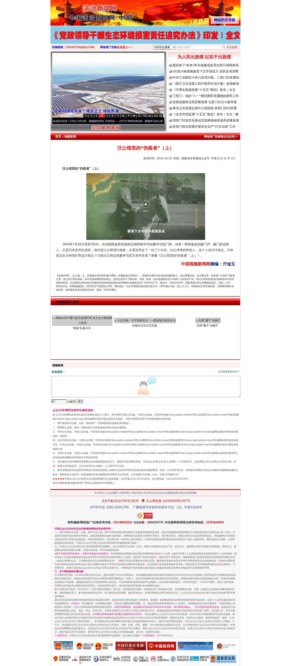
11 (139, 115)
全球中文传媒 (83, 11)
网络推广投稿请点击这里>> (221, 136)
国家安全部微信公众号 (195, 158)
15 (160, 115)
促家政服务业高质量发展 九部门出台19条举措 (205, 102)
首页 (58, 136)
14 (155, 115)
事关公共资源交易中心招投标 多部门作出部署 (205, 108)
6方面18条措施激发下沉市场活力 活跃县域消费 (205, 71)
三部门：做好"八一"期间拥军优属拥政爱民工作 (206, 96)
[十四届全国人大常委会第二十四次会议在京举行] (145, 39)
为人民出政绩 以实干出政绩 (204, 56)
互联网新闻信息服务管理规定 (113, 423)
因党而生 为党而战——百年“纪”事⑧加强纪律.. (97, 121)
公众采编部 (112, 492)
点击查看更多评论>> (229, 371)
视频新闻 (70, 136)
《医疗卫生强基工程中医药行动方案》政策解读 (206, 83)
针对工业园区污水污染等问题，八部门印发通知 (206, 77)
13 (149, 115)
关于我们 (99, 492)
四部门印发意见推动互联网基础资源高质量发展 (206, 120)
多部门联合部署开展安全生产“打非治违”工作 (204, 126)
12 (144, 115)
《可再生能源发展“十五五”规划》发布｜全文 (204, 89)
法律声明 (124, 492)
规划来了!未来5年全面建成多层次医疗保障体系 (206, 65)
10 (133, 115)
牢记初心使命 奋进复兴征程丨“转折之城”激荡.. (153, 121)
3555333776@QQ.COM (80, 47)
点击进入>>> (125, 47)
